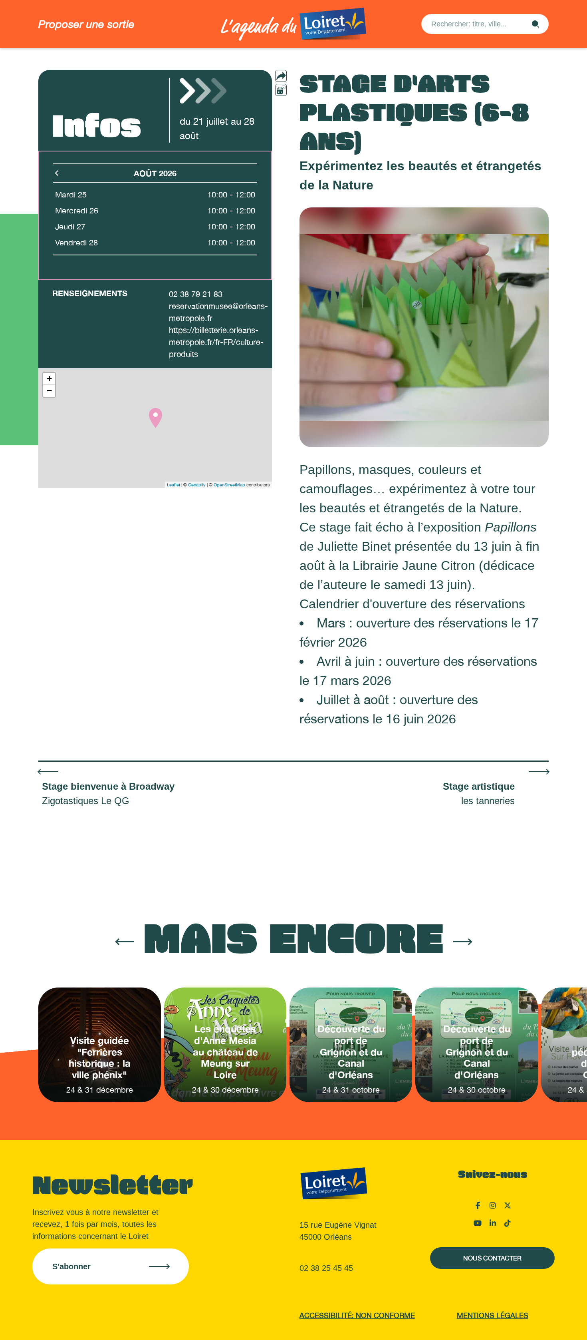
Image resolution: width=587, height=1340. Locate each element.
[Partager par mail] (297, 76)
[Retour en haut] (541, 1324)
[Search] (535, 24)
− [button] (49, 391)
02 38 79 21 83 (195, 294)
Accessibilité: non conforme (357, 1315)
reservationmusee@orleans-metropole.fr (218, 312)
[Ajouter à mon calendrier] (281, 90)
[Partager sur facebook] (297, 89)
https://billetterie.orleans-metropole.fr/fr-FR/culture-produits (216, 341)
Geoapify (197, 484)
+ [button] (49, 379)
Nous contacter (492, 1258)
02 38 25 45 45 (326, 1268)
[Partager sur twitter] (297, 103)
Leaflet (173, 484)
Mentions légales (492, 1315)
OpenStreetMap (229, 484)
